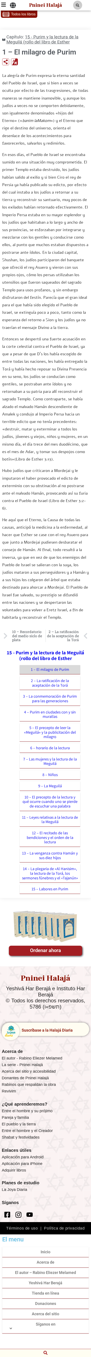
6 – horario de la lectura (50, 747)
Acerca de (45, 1262)
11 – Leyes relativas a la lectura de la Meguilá (50, 819)
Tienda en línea (45, 1293)
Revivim (9, 1091)
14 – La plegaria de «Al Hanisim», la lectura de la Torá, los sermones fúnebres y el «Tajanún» (50, 873)
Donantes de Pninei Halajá (25, 1078)
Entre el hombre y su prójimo (27, 1111)
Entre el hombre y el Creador (27, 1130)
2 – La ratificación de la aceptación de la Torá (50, 683)
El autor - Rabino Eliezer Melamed (32, 1058)
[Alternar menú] (13, 5)
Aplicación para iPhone (22, 1163)
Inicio (45, 1252)
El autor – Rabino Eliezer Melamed (45, 1272)
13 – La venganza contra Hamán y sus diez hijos (50, 855)
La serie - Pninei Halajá (22, 1065)
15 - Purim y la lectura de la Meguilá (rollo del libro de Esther (42, 39)
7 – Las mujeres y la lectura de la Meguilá (50, 761)
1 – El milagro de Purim (50, 669)
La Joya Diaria (14, 1189)
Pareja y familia (15, 1117)
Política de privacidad (64, 1228)
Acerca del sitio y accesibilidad (29, 1071)
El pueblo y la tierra (19, 1124)
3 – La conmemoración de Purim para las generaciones (50, 698)
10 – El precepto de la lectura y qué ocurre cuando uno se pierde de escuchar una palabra (50, 802)
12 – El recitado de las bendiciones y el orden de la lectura (50, 837)
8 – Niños (50, 774)
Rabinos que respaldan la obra (29, 1084)
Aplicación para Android (23, 1157)
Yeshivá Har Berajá (45, 1283)
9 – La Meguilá (50, 785)
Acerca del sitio (45, 1314)
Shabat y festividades (21, 1137)
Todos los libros (23, 14)
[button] (77, 5)
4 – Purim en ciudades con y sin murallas (50, 714)
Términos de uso (22, 1228)
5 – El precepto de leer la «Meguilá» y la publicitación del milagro (50, 732)
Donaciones (45, 1303)
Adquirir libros (14, 1170)
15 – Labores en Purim (50, 888)
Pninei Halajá (45, 5)
